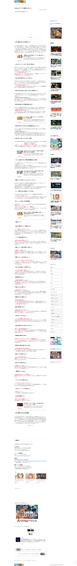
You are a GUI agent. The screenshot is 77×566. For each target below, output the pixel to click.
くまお (22, 537)
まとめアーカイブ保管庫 (55, 316)
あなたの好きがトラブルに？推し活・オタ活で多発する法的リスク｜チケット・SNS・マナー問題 (40, 481)
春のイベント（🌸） (54, 295)
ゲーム (52, 279)
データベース (53, 307)
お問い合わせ (53, 331)
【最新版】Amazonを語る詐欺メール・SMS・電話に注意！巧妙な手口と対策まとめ (19, 481)
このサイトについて (54, 325)
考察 (28, 526)
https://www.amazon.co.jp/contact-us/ (22, 449)
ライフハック (22, 526)
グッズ (52, 322)
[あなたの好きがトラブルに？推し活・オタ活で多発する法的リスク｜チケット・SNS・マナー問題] (41, 476)
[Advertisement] (30, 24)
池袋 (51, 270)
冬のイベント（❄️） (54, 304)
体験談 (16, 526)
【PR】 (21, 11)
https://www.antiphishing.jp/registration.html (23, 455)
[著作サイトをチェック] (29, 534)
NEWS (52, 310)
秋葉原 (52, 267)
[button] (32, 530)
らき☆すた (53, 319)
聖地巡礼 (52, 313)
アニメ (52, 276)
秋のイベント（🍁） (54, 301)
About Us (52, 328)
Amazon (19, 526)
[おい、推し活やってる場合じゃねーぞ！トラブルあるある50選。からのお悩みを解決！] (30, 476)
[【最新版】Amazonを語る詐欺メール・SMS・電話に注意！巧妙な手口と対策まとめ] (20, 476)
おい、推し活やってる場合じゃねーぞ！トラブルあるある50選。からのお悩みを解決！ (30, 481)
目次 (29, 37)
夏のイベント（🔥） (54, 298)
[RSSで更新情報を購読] (31, 534)
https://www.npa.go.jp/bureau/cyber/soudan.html (24, 467)
